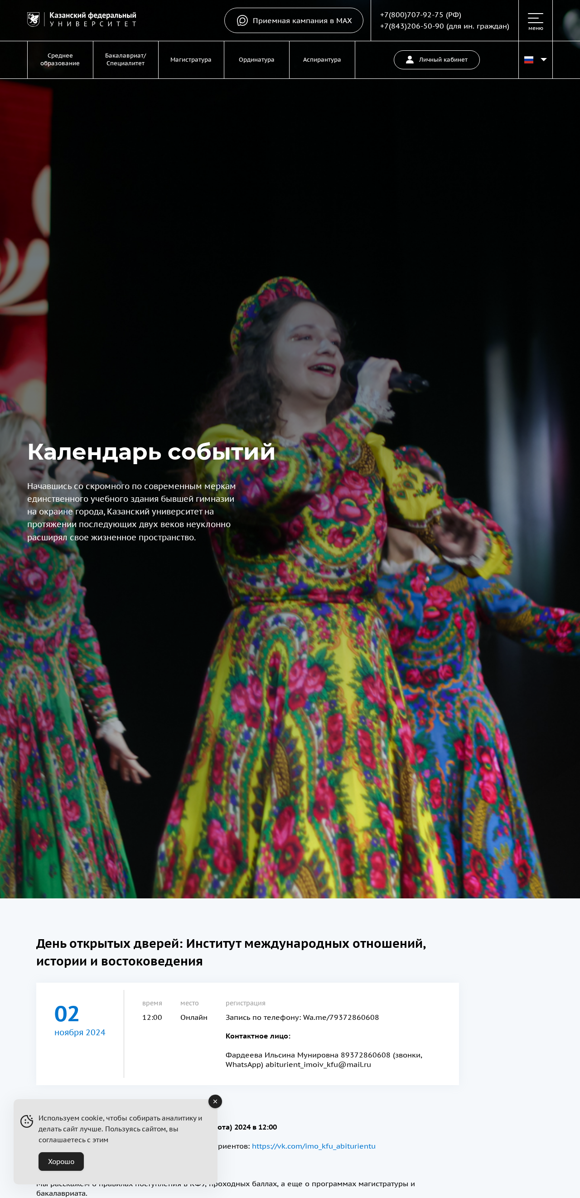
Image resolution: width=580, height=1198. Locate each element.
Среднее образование (60, 59)
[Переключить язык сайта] (535, 59)
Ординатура (257, 59)
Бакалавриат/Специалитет (125, 59)
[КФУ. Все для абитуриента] (81, 20)
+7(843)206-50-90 (412, 25)
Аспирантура (322, 59)
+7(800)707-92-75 (412, 14)
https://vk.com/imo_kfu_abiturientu (314, 1145)
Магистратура (191, 59)
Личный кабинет (443, 59)
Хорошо (61, 1161)
